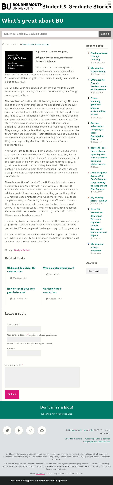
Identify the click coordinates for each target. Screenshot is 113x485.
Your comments (13, 365)
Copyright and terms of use (96, 441)
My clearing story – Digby (98, 70)
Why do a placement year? (58, 267)
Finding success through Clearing (99, 56)
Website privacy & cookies (97, 438)
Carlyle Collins (17, 58)
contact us (40, 473)
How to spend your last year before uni (21, 290)
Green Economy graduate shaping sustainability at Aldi (98, 106)
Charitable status (73, 438)
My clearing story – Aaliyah (99, 199)
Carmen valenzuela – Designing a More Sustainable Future (97, 131)
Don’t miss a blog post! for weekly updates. (38, 480)
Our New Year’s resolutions (52, 290)
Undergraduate (41, 44)
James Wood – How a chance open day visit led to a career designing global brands (99, 156)
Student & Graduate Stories (76, 6)
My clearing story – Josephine (97, 247)
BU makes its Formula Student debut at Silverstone (98, 84)
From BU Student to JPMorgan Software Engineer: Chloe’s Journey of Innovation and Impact (99, 222)
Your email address (32, 334)
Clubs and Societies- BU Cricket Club (21, 269)
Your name (12, 324)
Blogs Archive (28, 44)
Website (11, 348)
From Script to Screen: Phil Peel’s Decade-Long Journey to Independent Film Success (99, 181)
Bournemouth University (22, 6)
